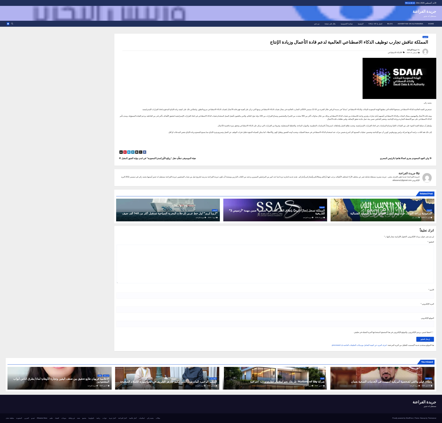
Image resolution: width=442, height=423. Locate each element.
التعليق (431, 242)
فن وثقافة (71, 418)
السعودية (425, 37)
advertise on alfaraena (410, 24)
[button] (12, 24)
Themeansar (432, 418)
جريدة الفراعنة (424, 11)
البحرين (26, 418)
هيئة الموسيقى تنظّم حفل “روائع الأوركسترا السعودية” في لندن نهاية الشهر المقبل (158, 158)
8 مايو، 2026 (318, 386)
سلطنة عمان (429, 378)
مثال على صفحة (330, 24)
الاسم (431, 290)
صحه (78, 418)
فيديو (33, 418)
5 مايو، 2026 (211, 386)
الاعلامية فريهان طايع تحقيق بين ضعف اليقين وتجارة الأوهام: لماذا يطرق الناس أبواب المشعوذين (61, 380)
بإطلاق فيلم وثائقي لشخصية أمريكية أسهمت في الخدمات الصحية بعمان (391, 381)
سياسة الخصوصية (347, 24)
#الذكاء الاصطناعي (395, 52)
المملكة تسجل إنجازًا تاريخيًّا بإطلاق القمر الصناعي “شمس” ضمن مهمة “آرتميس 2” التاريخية (277, 212)
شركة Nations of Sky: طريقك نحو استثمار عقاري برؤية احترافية (287, 381)
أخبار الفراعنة (122, 418)
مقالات (99, 375)
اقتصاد (322, 378)
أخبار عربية (112, 418)
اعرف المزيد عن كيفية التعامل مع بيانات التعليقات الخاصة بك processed (359, 345)
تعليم (51, 418)
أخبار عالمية (133, 418)
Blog (390, 24)
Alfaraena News (42, 418)
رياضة (98, 418)
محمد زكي (150, 418)
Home (431, 24)
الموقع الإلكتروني (427, 318)
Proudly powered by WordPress (403, 418)
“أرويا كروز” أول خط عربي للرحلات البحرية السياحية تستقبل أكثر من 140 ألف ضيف (170, 213)
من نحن (317, 24)
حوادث (104, 418)
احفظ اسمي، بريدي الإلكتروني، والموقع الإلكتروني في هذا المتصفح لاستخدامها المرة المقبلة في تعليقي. (392, 332)
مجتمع (84, 418)
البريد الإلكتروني (427, 304)
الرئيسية (360, 24)
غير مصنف (106, 375)
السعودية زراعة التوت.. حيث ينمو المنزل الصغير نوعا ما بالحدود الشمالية (391, 213)
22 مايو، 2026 (426, 386)
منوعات (63, 418)
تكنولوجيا (91, 418)
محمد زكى (415, 217)
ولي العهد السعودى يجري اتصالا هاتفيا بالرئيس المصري (404, 158)
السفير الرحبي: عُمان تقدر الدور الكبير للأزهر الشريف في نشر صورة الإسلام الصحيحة (168, 381)
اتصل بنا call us (375, 24)
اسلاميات (142, 418)
